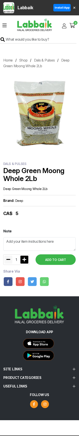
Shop (23, 60)
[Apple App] (39, 357)
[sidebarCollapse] (4, 24)
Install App (62, 7)
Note (7, 231)
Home (8, 60)
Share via (11, 271)
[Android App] (39, 344)
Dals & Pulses (44, 60)
